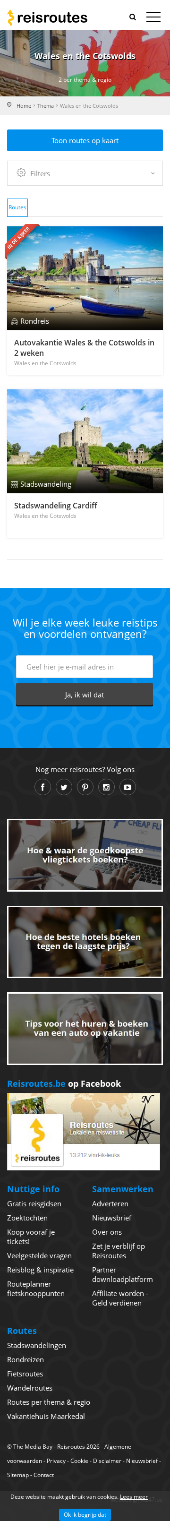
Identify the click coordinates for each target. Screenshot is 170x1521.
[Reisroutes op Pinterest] (85, 787)
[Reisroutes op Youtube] (127, 787)
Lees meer (134, 1497)
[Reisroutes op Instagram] (106, 787)
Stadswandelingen (36, 1345)
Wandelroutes (29, 1387)
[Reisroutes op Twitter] (64, 787)
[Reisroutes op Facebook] (42, 787)
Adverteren (110, 1203)
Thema (45, 105)
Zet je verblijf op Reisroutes (118, 1250)
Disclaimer (107, 1461)
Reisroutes (47, 17)
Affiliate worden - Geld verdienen (120, 1298)
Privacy (56, 1461)
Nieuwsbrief (111, 1217)
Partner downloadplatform (122, 1274)
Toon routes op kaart (85, 140)
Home (24, 105)
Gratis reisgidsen (34, 1203)
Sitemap (18, 1475)
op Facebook (64, 1083)
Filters (40, 173)
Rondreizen (25, 1359)
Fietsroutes (25, 1373)
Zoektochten (27, 1217)
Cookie (79, 1461)
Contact (44, 1475)
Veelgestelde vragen (39, 1255)
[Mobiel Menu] (153, 19)
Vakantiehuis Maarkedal (46, 1416)
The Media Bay (32, 1447)
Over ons (107, 1232)
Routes (17, 207)
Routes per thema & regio (48, 1402)
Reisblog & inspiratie (40, 1269)
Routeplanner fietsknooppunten (36, 1288)
